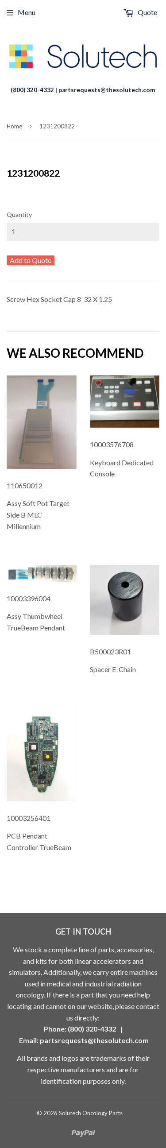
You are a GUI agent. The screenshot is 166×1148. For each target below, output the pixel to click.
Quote (146, 12)
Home (14, 126)
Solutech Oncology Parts (91, 1113)
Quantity (19, 214)
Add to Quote (30, 260)
